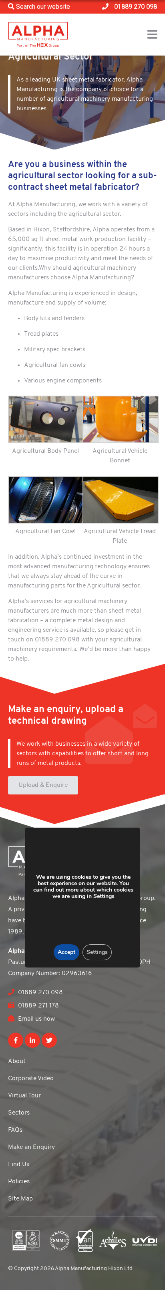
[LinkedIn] (32, 1040)
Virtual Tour (24, 1096)
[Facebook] (15, 1040)
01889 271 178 (37, 1006)
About (17, 1061)
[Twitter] (49, 1040)
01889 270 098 (57, 640)
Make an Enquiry (31, 1147)
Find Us (18, 1164)
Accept (66, 952)
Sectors (19, 1113)
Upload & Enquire (43, 785)
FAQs (15, 1130)
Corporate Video (31, 1078)
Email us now (35, 1019)
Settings (96, 952)
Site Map (20, 1199)
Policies (19, 1182)
